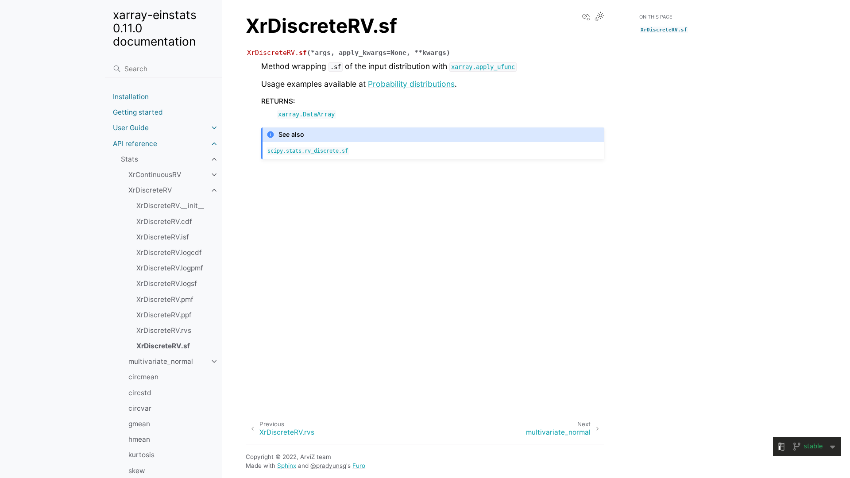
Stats (129, 159)
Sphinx (286, 465)
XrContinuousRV (154, 174)
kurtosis (141, 455)
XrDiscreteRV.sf (163, 346)
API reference (135, 143)
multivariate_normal (160, 361)
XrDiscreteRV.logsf (166, 283)
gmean (139, 424)
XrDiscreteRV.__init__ (170, 205)
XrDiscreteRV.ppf (164, 315)
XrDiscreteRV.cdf (164, 221)
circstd (139, 393)
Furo (358, 465)
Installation (131, 97)
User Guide (131, 127)
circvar (139, 408)
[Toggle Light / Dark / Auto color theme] (599, 17)
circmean (143, 377)
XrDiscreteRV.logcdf (169, 252)
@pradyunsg (328, 465)
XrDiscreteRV (150, 190)
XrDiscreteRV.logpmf (169, 268)
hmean (139, 439)
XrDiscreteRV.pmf (164, 299)
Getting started (138, 112)
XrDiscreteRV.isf (162, 237)
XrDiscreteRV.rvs (163, 330)
